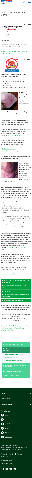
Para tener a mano (6, 404)
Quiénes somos (5, 399)
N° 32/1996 (10, 248)
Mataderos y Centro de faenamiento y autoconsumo (14, 366)
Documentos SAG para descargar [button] (14, 300)
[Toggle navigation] (24, 2)
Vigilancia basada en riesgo (11, 375)
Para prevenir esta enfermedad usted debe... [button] (14, 287)
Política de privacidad (7, 454)
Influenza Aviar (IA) (11, 357)
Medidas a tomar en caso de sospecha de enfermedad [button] (15, 296)
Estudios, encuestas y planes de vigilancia (13, 349)
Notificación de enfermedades (12, 371)
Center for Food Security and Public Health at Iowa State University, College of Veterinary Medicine (15, 328)
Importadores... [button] (8, 291)
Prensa (3, 393)
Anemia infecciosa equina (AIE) (14, 360)
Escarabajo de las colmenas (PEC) (13, 344)
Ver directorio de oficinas (8, 274)
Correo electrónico (6, 463)
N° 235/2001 (23, 248)
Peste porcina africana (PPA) (14, 354)
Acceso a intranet (6, 460)
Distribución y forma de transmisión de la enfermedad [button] (15, 281)
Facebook (7, 423)
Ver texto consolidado (13, 135)
